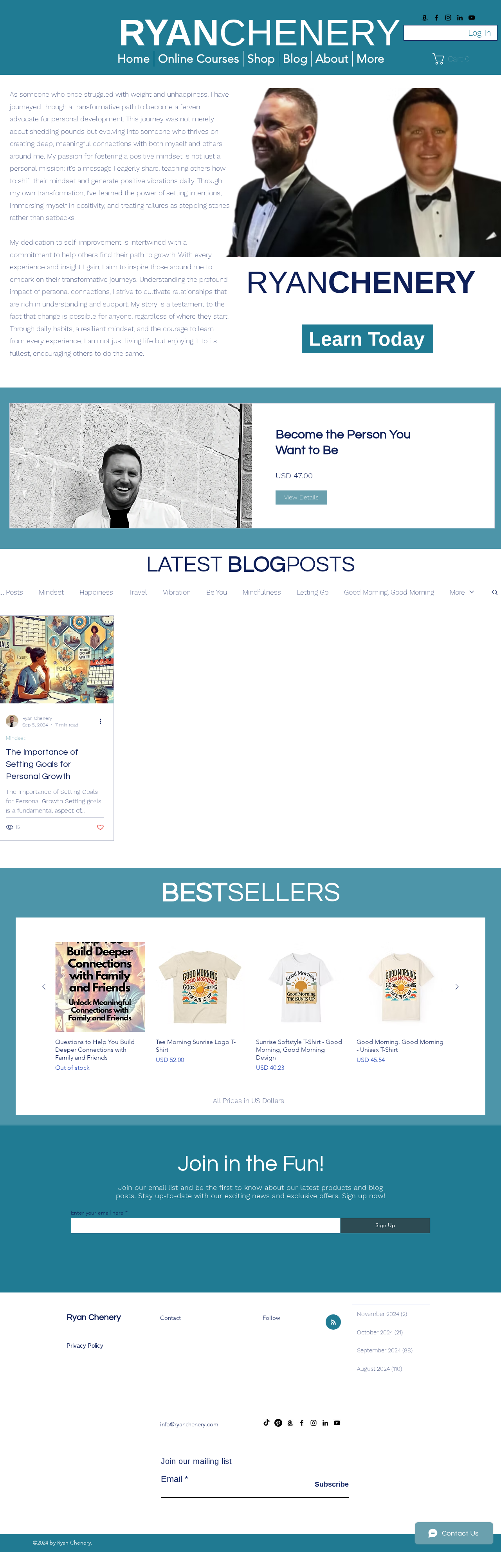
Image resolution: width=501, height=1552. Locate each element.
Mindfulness (262, 592)
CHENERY (309, 32)
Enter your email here (97, 1212)
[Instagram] (448, 18)
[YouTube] (472, 18)
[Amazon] (425, 18)
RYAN (169, 32)
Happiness (96, 592)
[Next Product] (457, 986)
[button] (454, 59)
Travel (138, 592)
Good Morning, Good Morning (389, 592)
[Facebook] (436, 18)
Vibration (177, 592)
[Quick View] (100, 987)
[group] (250, 1015)
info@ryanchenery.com (189, 1424)
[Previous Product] (44, 986)
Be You (216, 592)
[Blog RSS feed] (333, 1322)
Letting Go (312, 592)
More (457, 592)
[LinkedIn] (460, 18)
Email (171, 1479)
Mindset (51, 592)
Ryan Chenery (94, 1317)
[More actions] (103, 721)
